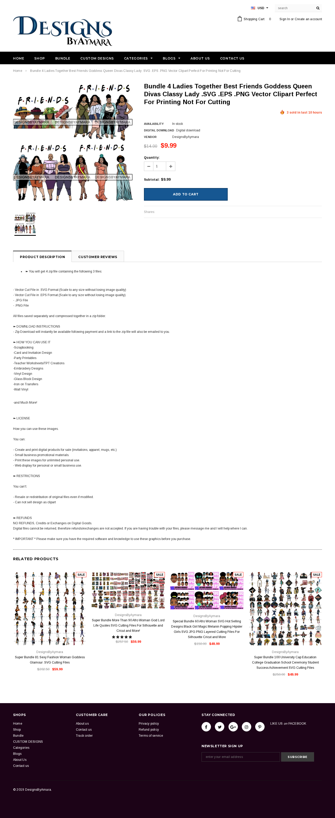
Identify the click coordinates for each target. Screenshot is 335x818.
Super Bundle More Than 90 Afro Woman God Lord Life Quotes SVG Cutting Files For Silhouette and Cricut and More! (128, 625)
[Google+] (233, 726)
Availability (154, 123)
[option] (73, 142)
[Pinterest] (260, 726)
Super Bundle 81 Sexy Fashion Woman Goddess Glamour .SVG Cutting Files (50, 659)
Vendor (150, 136)
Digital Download (159, 130)
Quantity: (152, 157)
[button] (122, 637)
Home (17, 71)
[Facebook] (206, 726)
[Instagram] (246, 726)
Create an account (308, 19)
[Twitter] (219, 726)
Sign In (285, 19)
